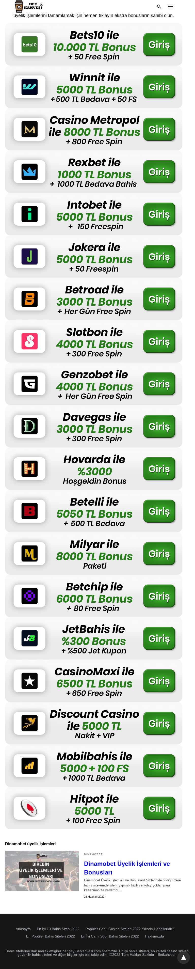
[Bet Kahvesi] (30, 6)
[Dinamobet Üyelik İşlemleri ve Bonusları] (42, 871)
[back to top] (183, 957)
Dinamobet (93, 854)
